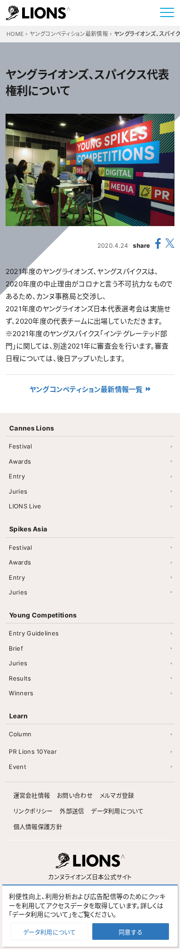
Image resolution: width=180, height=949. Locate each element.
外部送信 (72, 811)
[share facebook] (157, 245)
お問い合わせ (75, 795)
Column (20, 734)
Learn (18, 716)
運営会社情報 (31, 795)
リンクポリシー (33, 811)
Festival (20, 446)
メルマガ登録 (117, 795)
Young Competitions (43, 615)
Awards (20, 461)
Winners (21, 693)
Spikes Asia (28, 529)
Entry (17, 476)
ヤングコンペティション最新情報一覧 (86, 389)
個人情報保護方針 (37, 826)
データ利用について (117, 811)
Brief (16, 648)
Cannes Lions (31, 428)
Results (20, 678)
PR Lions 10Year (33, 751)
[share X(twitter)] (169, 245)
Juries (18, 491)
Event (17, 766)
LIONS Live (25, 506)
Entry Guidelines (34, 633)
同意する (131, 932)
